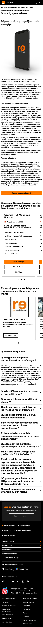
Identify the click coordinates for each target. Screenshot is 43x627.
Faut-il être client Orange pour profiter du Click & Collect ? (18, 453)
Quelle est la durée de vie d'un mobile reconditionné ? (18, 416)
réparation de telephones (23, 179)
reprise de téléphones (9, 173)
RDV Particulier (19, 267)
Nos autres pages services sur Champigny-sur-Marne (18, 490)
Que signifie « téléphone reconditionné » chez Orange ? (18, 359)
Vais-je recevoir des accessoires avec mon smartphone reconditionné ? (19, 425)
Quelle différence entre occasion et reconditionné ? (19, 393)
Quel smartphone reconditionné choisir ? (19, 401)
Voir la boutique (19, 261)
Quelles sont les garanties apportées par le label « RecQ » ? (20, 445)
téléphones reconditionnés (13, 166)
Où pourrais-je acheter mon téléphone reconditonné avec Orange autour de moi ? (17, 481)
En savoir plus (10, 335)
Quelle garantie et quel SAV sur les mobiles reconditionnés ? (18, 408)
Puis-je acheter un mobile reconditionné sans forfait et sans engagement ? (20, 436)
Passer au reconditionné (21, 193)
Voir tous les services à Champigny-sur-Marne (17, 7)
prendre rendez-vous (20, 147)
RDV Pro (18, 272)
